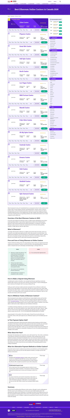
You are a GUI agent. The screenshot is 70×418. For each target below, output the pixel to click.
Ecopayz (51, 89)
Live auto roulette (52, 55)
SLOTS (39, 3)
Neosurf (51, 87)
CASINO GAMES (32, 3)
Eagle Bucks (52, 127)
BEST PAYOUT (54, 3)
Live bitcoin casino (53, 43)
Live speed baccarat (53, 59)
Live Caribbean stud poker (54, 73)
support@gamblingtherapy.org (55, 409)
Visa (51, 101)
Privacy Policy (28, 416)
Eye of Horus (52, 112)
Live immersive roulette (53, 57)
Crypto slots (52, 46)
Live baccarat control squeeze (54, 62)
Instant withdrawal (53, 134)
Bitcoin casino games (53, 48)
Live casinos (52, 136)
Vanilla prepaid (52, 84)
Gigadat (51, 91)
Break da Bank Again (53, 125)
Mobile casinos (52, 138)
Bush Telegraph (52, 120)
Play (44, 42)
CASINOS (16, 3)
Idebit (51, 82)
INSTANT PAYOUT (45, 3)
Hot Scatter (52, 123)
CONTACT (55, 1)
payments (12, 16)
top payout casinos (15, 301)
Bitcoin (51, 103)
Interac (51, 98)
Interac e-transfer (52, 80)
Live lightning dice (53, 71)
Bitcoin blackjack (52, 39)
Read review (37, 42)
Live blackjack (52, 66)
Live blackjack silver (53, 64)
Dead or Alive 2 (52, 110)
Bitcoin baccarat (52, 41)
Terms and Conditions (21, 416)
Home (9, 16)
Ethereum (51, 94)
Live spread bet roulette (53, 52)
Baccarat (51, 76)
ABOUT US (49, 1)
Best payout (52, 131)
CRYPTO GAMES (23, 3)
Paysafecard (52, 96)
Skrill (51, 105)
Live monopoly (52, 69)
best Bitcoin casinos (19, 357)
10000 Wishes (52, 114)
